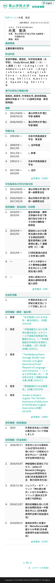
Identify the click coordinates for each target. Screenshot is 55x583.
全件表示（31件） (40, 541)
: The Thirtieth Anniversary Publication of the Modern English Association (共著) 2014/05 (35, 403)
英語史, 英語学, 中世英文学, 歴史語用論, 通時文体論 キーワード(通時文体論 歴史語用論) (26, 99)
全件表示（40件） (40, 416)
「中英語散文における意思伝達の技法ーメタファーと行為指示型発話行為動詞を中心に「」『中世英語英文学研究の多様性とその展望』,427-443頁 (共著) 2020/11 (35, 339)
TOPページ (10, 17)
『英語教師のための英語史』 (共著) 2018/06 (34, 387)
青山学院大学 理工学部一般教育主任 (38, 190)
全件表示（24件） (40, 178)
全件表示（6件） (41, 289)
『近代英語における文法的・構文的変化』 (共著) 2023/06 (34, 320)
